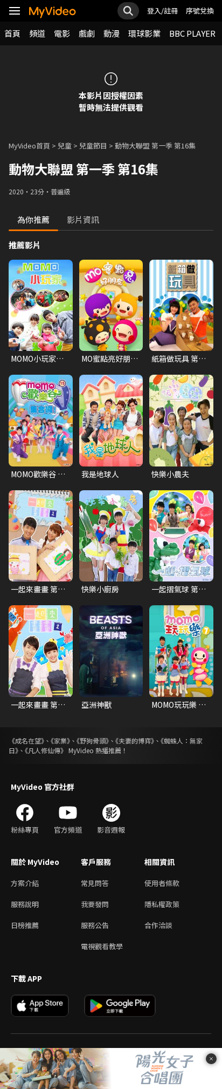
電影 (62, 33)
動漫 (111, 33)
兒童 (65, 145)
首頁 (12, 33)
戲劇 (87, 33)
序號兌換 (200, 10)
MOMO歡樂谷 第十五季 (38, 474)
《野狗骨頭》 (93, 740)
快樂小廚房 (100, 589)
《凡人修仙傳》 (46, 750)
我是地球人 (100, 474)
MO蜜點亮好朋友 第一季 (109, 358)
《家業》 (60, 740)
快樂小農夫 (170, 474)
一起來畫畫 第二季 (38, 704)
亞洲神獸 (96, 704)
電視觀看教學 (102, 946)
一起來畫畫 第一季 (38, 589)
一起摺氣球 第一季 (178, 589)
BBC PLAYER (192, 33)
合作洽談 (158, 925)
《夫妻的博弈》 (134, 740)
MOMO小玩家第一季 (37, 358)
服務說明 (25, 904)
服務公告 (95, 925)
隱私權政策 (161, 904)
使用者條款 (161, 883)
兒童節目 (93, 145)
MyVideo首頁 (29, 145)
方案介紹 (25, 883)
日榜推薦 (25, 925)
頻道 (37, 33)
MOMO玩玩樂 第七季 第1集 (178, 704)
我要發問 (95, 904)
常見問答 (95, 883)
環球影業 (144, 33)
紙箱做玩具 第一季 (178, 358)
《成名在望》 (26, 740)
